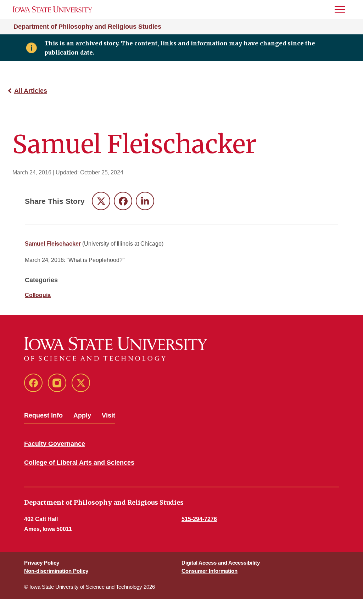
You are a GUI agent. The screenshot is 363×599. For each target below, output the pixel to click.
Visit (108, 415)
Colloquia (38, 295)
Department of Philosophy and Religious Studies (87, 26)
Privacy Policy (41, 563)
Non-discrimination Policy (56, 571)
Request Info (43, 415)
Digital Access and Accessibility (221, 563)
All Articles (30, 90)
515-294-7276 (199, 519)
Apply (82, 415)
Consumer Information (210, 571)
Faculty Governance (54, 443)
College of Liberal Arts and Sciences (79, 462)
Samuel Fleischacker (53, 244)
